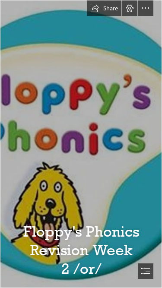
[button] (104, 8)
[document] (81, 144)
